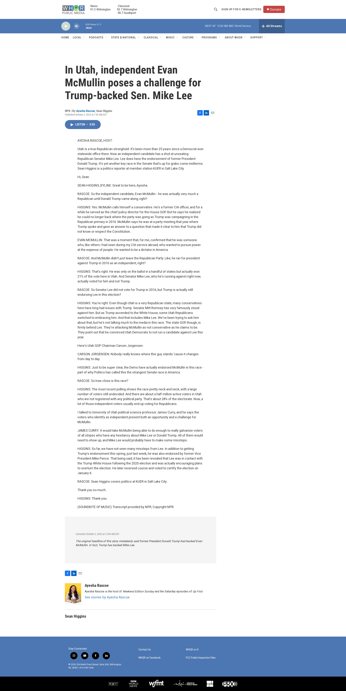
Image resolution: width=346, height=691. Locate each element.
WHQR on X (192, 649)
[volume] (77, 26)
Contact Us (144, 649)
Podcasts (96, 37)
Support (256, 37)
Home (65, 37)
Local (77, 37)
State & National (123, 37)
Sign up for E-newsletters (241, 9)
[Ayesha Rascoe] (73, 594)
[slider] (82, 26)
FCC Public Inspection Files (201, 657)
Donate (275, 9)
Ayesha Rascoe (85, 111)
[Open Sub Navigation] (84, 37)
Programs (209, 37)
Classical (151, 37)
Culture (188, 37)
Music (170, 37)
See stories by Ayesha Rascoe (107, 597)
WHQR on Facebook (149, 657)
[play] (66, 26)
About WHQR (234, 37)
